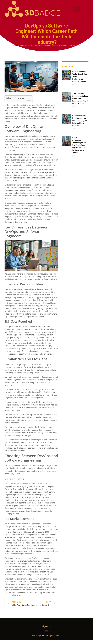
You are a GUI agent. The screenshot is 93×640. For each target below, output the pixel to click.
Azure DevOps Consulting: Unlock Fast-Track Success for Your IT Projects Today (80, 98)
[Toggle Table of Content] (27, 99)
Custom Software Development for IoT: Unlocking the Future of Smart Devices (79, 120)
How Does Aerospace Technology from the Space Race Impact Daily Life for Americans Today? (79, 145)
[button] (77, 9)
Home (15, 46)
